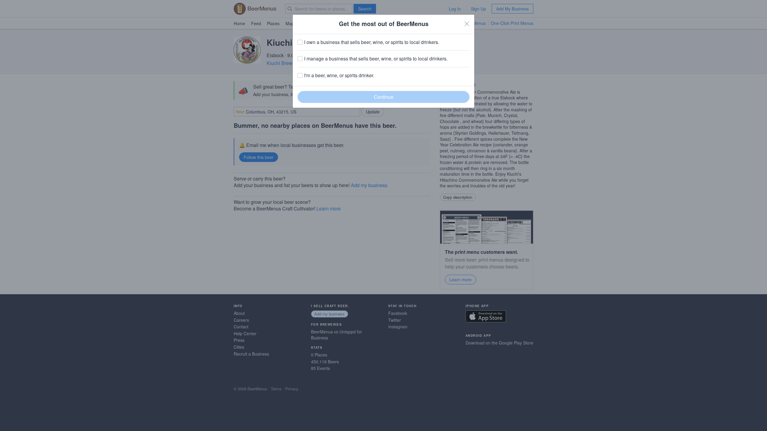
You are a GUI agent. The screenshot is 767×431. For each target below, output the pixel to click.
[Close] (466, 23)
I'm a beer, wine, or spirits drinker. (339, 75)
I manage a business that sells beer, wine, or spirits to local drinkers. (376, 58)
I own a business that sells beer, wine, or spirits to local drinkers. (371, 42)
